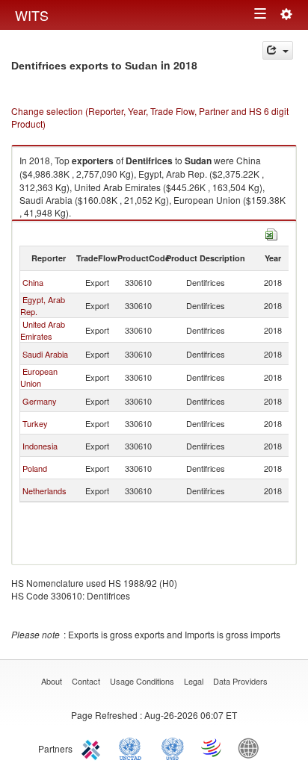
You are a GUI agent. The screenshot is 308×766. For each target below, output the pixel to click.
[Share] (277, 50)
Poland (34, 468)
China (32, 282)
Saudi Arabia (45, 354)
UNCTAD (133, 747)
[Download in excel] (271, 232)
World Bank (252, 747)
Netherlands (44, 490)
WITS (32, 15)
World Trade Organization (212, 747)
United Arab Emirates (42, 330)
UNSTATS (173, 747)
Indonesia (40, 446)
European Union (39, 377)
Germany (39, 401)
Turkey (35, 423)
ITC (93, 747)
